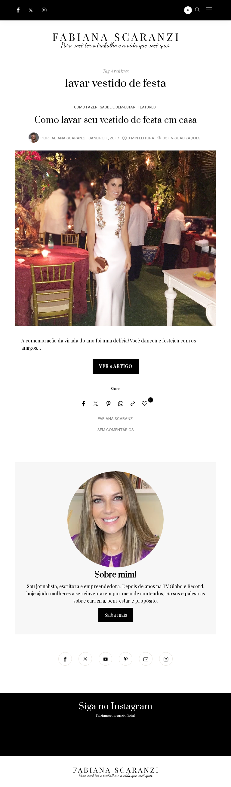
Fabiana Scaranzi (67, 138)
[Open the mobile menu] (209, 10)
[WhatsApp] (120, 404)
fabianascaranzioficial (115, 715)
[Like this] (145, 403)
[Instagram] (44, 10)
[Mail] (145, 659)
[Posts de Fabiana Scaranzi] (34, 137)
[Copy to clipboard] (133, 404)
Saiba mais (115, 615)
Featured (147, 107)
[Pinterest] (108, 404)
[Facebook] (18, 10)
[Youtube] (105, 659)
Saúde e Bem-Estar (117, 107)
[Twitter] (31, 10)
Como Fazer (85, 107)
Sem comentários (115, 430)
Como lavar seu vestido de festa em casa (115, 120)
